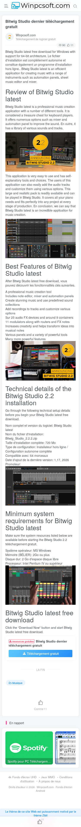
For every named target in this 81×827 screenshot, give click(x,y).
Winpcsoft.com (26, 35)
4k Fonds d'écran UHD (22, 777)
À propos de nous (50, 781)
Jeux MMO (48, 777)
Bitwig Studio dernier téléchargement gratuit (39, 23)
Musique (17, 683)
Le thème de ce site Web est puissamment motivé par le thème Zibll (40, 813)
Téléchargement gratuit (43, 653)
